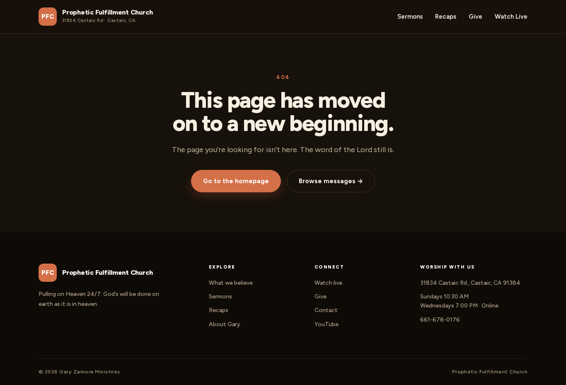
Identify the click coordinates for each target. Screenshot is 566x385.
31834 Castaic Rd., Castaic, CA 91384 (470, 282)
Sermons (410, 16)
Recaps (445, 16)
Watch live (328, 282)
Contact (326, 310)
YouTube (326, 324)
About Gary (224, 324)
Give (475, 16)
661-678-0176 (440, 319)
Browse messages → (331, 181)
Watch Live (511, 16)
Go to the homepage (236, 181)
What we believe (231, 282)
